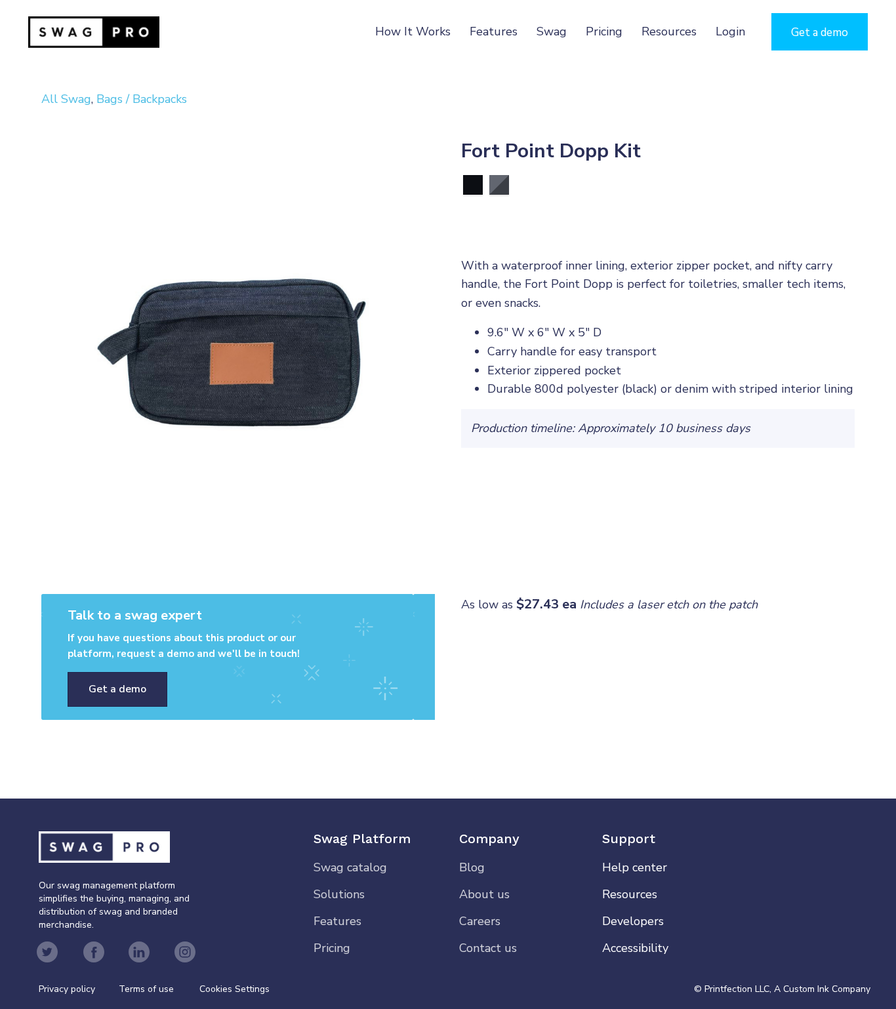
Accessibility (635, 948)
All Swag (66, 99)
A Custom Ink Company (822, 989)
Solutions (339, 894)
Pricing (604, 31)
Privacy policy (79, 989)
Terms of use (146, 989)
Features (494, 31)
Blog (472, 867)
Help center (634, 867)
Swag (552, 31)
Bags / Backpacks (141, 99)
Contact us (488, 948)
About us (484, 894)
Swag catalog (350, 867)
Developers (633, 921)
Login (730, 31)
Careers (479, 921)
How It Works (413, 31)
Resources (669, 31)
